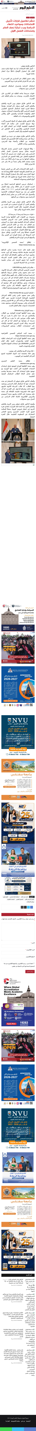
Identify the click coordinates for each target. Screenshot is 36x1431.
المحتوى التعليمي (19, 899)
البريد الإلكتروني (30, 949)
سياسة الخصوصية (15, 1421)
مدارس (28, 17)
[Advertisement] (18, 1394)
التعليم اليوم (5, 896)
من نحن (23, 1421)
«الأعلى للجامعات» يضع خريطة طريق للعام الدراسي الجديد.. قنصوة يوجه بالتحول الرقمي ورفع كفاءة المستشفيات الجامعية (13, 1315)
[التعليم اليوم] (23, 8)
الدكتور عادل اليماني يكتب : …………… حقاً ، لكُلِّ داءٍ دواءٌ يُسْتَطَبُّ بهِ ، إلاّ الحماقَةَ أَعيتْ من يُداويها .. (13, 1281)
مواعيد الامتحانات (30, 901)
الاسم (33, 943)
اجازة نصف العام (24, 896)
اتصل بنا (8, 1421)
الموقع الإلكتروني (30, 956)
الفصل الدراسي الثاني (29, 899)
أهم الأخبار (27, 13)
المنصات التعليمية (10, 899)
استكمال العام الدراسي (14, 896)
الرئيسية (32, 13)
